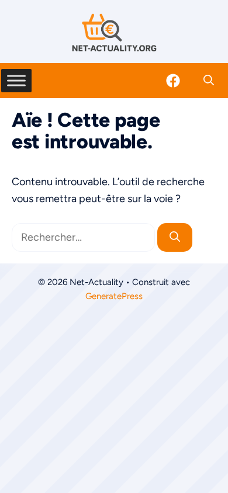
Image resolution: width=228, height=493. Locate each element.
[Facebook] (173, 80)
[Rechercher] (174, 237)
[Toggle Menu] (16, 80)
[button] (209, 80)
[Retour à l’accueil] (114, 32)
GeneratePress (114, 296)
